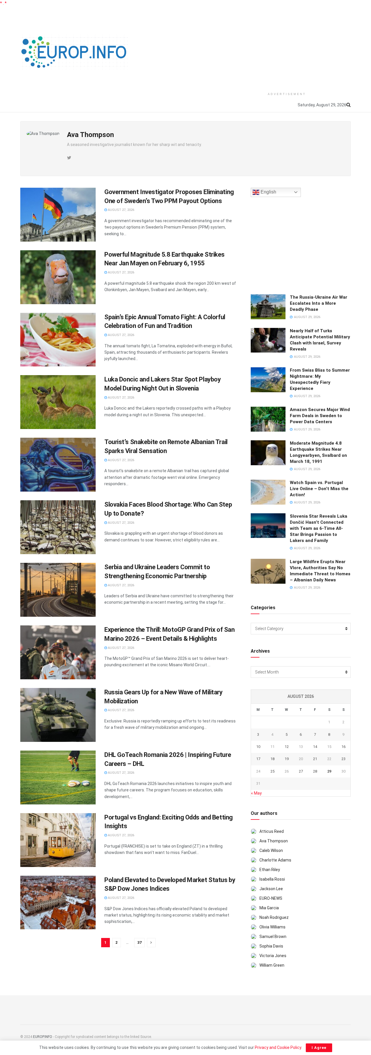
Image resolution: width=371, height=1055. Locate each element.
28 (315, 771)
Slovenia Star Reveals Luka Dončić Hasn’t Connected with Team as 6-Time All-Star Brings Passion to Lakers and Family (318, 528)
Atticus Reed (271, 831)
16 (343, 746)
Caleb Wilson (271, 850)
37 (139, 942)
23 (343, 759)
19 (287, 759)
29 (329, 771)
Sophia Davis (271, 946)
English (267, 191)
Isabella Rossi (272, 879)
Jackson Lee (271, 888)
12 (287, 746)
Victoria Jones (272, 955)
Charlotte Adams (275, 860)
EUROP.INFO (42, 1037)
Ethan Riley (269, 869)
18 (272, 759)
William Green (271, 965)
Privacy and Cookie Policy (278, 1047)
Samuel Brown (272, 936)
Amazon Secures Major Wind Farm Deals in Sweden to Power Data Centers (320, 415)
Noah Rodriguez (274, 917)
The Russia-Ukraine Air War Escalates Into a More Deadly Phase (318, 303)
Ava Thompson (273, 841)
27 (301, 771)
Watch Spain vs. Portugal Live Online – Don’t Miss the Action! (319, 488)
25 (272, 771)
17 (258, 759)
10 (258, 746)
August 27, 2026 (120, 210)
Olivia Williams (272, 927)
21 (315, 759)
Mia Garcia (269, 908)
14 (315, 746)
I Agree (319, 1047)
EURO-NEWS (270, 898)
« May (256, 793)
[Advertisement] (287, 46)
